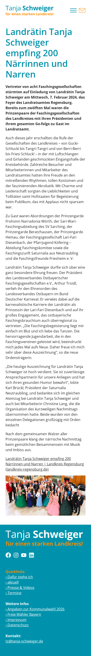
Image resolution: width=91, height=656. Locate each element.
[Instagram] (16, 555)
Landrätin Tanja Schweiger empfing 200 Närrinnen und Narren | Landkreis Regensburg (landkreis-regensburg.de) (45, 464)
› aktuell (12, 582)
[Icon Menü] (73, 10)
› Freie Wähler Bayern (23, 614)
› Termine (13, 592)
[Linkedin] (31, 555)
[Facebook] (8, 555)
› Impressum (16, 619)
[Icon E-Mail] (82, 10)
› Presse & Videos (20, 587)
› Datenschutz (17, 625)
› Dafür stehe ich (19, 576)
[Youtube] (24, 555)
